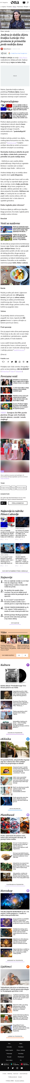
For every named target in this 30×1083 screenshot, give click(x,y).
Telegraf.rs (5, 2)
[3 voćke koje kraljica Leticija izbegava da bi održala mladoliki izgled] (6, 390)
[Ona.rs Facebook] (8, 1068)
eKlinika (6, 739)
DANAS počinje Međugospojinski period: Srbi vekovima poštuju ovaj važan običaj (14, 617)
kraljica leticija (5, 488)
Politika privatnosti (12, 1077)
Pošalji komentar (18, 503)
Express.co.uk (12, 143)
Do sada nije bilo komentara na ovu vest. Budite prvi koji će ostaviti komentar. (13, 498)
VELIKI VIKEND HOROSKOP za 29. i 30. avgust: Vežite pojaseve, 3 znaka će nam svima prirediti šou (15, 609)
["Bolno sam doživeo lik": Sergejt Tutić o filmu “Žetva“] (6, 715)
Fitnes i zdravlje (5, 31)
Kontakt (20, 1077)
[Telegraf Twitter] (12, 1068)
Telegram (18, 371)
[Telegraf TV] (21, 1068)
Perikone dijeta (21, 488)
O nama (4, 1073)
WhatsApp (5, 371)
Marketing (10, 1073)
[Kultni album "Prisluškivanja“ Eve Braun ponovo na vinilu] (15, 675)
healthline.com (19, 350)
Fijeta (13, 488)
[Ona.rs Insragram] (17, 1068)
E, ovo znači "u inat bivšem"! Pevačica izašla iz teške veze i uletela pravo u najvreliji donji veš (15, 602)
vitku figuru (23, 58)
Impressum (15, 1073)
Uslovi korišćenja (5, 478)
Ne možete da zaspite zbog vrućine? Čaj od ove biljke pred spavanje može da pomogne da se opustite (14, 593)
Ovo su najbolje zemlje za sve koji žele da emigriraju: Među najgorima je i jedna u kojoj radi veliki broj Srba (15, 584)
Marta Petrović (7, 49)
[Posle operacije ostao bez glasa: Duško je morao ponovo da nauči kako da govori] (6, 801)
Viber (12, 371)
